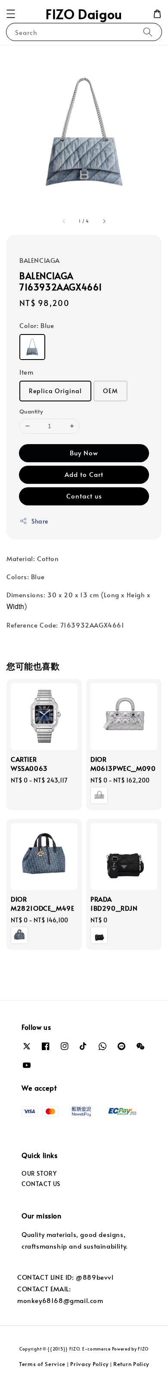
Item (26, 371)
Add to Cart (84, 474)
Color (36, 325)
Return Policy (131, 1364)
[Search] (148, 31)
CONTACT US (41, 1184)
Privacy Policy (89, 1364)
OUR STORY (39, 1173)
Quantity (31, 411)
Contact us (84, 495)
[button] (10, 13)
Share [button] (39, 521)
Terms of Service (42, 1364)
